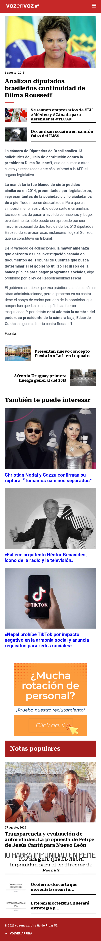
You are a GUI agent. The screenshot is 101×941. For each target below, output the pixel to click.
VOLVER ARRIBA (21, 933)
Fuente (10, 333)
